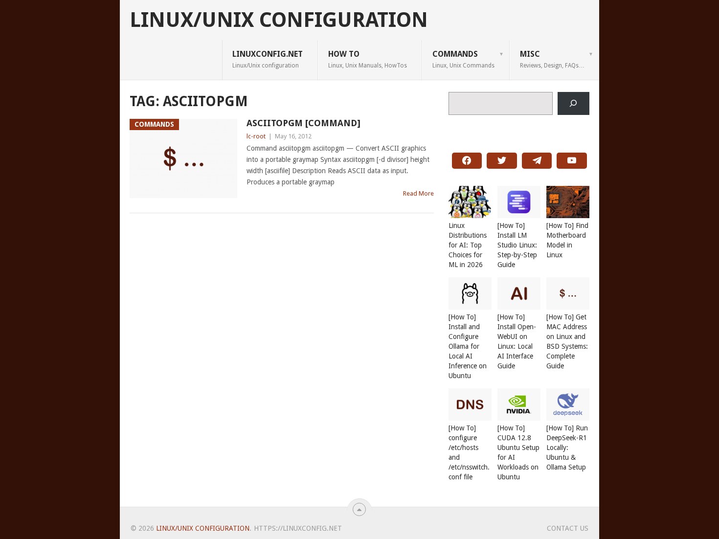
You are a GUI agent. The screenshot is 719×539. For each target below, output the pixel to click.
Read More (418, 193)
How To (367, 59)
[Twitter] (501, 161)
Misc (552, 59)
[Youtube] (571, 161)
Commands (463, 59)
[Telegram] (537, 161)
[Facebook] (467, 161)
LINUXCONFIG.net (267, 59)
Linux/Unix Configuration (279, 20)
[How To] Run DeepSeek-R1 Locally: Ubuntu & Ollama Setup (567, 447)
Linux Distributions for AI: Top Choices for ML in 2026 (468, 245)
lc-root (256, 136)
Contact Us (567, 528)
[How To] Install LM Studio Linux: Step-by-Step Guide (517, 245)
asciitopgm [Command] (303, 123)
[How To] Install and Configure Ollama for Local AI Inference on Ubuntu (468, 346)
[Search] (573, 103)
